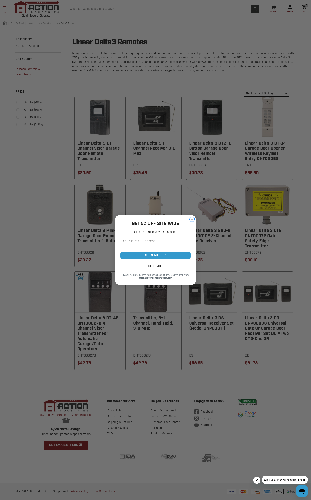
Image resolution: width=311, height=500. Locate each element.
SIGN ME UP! (155, 255)
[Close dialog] (192, 219)
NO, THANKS (155, 266)
